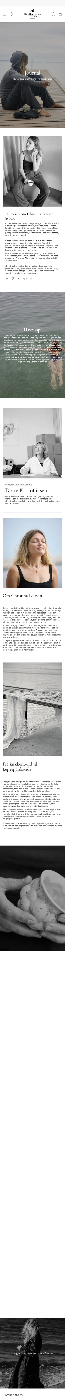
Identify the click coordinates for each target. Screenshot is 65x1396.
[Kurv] (60, 14)
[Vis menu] (4, 14)
